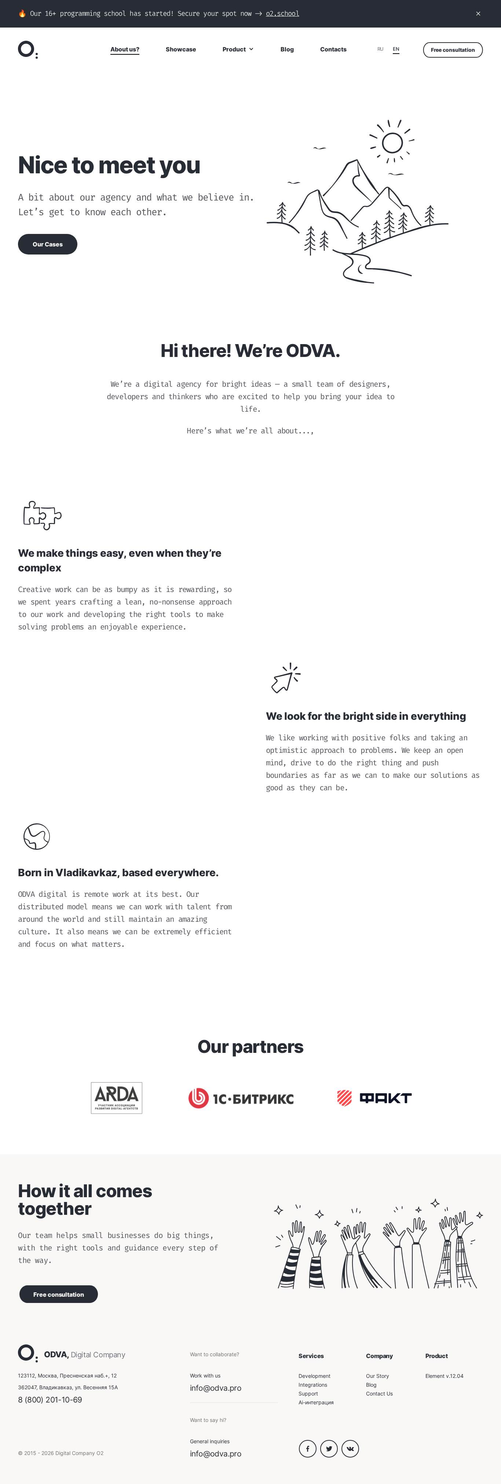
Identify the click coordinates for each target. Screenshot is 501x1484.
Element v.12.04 (444, 1376)
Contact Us (379, 1393)
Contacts (333, 49)
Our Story (377, 1376)
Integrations (313, 1385)
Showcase (181, 49)
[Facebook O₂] (309, 1455)
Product (234, 49)
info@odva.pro (215, 1388)
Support (308, 1393)
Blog (287, 49)
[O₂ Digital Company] (28, 50)
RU (380, 49)
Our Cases (48, 244)
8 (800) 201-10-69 (50, 1399)
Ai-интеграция (316, 1402)
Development (314, 1376)
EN (396, 49)
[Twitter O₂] (330, 1455)
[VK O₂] (350, 1455)
